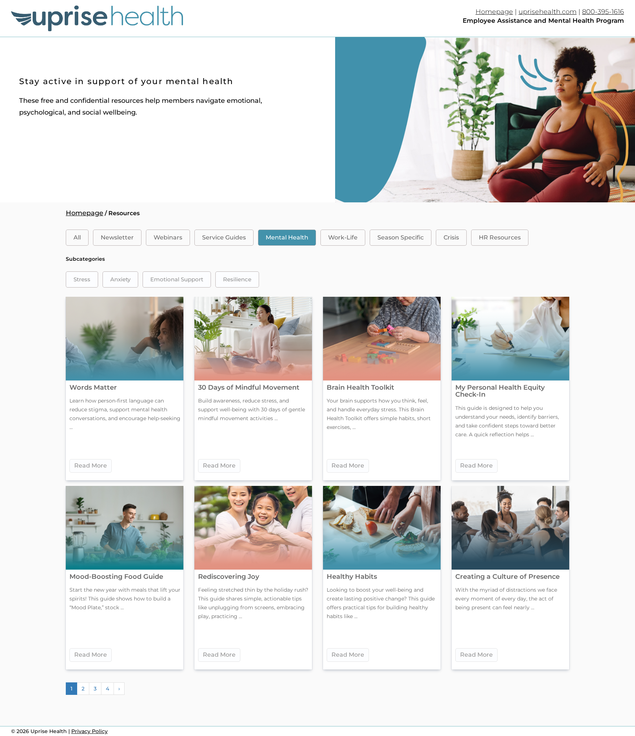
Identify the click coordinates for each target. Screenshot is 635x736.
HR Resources (500, 237)
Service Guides (224, 237)
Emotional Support (176, 279)
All (77, 237)
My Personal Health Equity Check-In (500, 391)
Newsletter (117, 237)
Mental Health (287, 237)
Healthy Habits (352, 577)
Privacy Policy (89, 731)
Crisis (451, 237)
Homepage (494, 12)
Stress (81, 279)
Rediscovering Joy (228, 577)
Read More (90, 465)
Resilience (237, 279)
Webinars (168, 237)
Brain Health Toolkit (360, 387)
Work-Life (343, 237)
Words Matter (93, 387)
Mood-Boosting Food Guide (116, 577)
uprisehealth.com (548, 12)
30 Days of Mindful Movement (248, 387)
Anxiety (120, 279)
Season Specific (400, 237)
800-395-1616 (603, 12)
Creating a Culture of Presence (507, 577)
